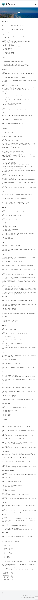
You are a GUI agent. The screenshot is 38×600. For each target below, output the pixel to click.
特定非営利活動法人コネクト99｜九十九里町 (29, 595)
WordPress (26, 597)
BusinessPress (34, 597)
